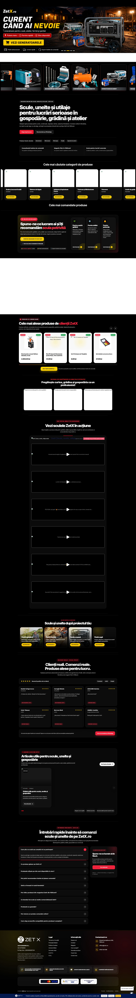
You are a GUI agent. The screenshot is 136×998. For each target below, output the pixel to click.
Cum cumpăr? (75, 948)
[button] (113, 3)
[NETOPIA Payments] (49, 981)
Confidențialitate (109, 991)
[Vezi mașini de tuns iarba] (38, 399)
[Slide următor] (132, 30)
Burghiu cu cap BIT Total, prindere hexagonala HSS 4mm (105, 354)
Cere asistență (103, 867)
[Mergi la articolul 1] (22, 810)
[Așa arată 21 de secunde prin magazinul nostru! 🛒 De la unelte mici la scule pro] (68, 592)
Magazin (73, 945)
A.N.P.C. (51, 953)
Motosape (55, 140)
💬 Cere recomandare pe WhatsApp (32, 239)
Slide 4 (70, 50)
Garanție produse (75, 950)
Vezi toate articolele (107, 764)
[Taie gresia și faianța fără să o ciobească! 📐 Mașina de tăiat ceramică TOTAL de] (68, 564)
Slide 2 (65, 50)
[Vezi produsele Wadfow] (80, 286)
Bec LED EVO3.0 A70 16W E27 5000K (79, 354)
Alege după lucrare (26, 132)
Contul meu (74, 955)
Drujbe (62, 140)
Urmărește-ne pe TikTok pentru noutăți (94, 438)
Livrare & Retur (53, 948)
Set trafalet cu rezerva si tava (54, 354)
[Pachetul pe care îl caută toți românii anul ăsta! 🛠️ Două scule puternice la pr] (68, 537)
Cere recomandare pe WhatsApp (105, 733)
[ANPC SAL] (70, 981)
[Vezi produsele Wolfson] (55, 286)
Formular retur (52, 950)
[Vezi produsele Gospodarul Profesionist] (68, 301)
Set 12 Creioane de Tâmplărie (29, 354)
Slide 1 (62, 50)
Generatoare (39, 140)
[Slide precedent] (3, 30)
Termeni (103, 991)
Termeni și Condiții (54, 940)
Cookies (116, 991)
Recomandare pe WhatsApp (44, 132)
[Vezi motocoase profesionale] (98, 399)
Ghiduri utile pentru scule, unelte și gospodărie (35, 792)
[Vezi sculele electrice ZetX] (68, 30)
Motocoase (47, 140)
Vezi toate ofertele (49, 368)
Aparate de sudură (71, 140)
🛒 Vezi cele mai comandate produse (32, 243)
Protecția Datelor (53, 943)
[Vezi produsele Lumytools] (93, 301)
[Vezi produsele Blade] (43, 301)
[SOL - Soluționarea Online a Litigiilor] (89, 981)
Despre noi (74, 940)
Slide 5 (74, 50)
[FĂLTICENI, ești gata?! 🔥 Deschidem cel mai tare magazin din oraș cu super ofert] (68, 509)
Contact (73, 943)
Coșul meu (74, 953)
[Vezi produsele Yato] (105, 286)
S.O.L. (50, 955)
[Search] (84, 3)
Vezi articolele (28, 804)
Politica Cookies (53, 945)
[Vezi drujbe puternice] (68, 399)
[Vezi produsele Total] (30, 286)
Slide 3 (68, 50)
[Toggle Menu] (20, 3)
